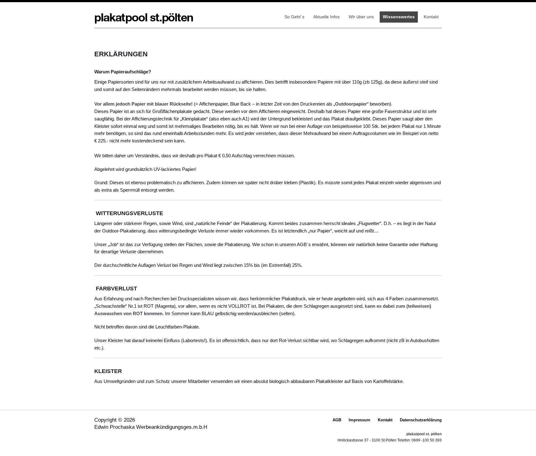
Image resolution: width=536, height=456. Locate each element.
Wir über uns (361, 16)
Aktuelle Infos (326, 16)
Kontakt (431, 16)
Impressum (359, 420)
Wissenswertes (399, 16)
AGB (337, 420)
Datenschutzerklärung (421, 420)
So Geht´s (294, 16)
